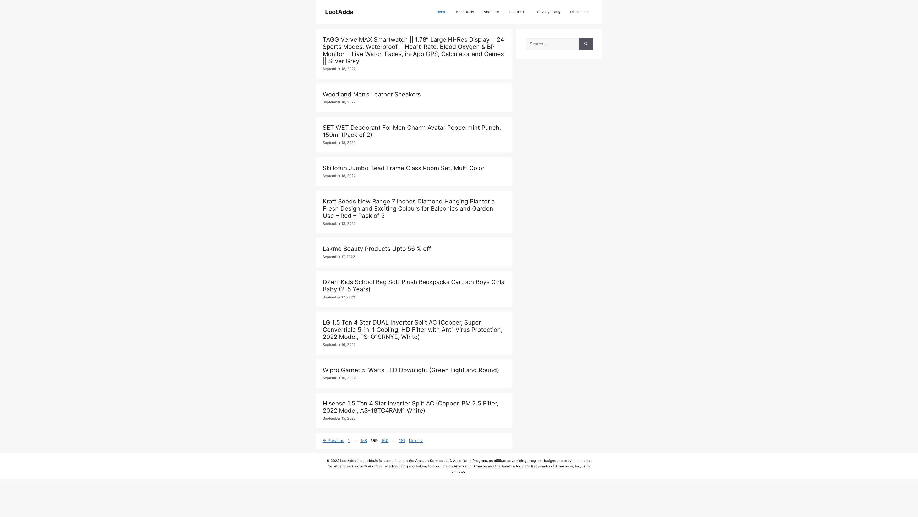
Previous (333, 440)
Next (416, 440)
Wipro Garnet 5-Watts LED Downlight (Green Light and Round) (411, 370)
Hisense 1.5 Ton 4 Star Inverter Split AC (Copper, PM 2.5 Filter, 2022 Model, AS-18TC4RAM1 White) (410, 407)
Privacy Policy (549, 12)
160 (385, 440)
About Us (491, 12)
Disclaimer (579, 12)
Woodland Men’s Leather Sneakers (372, 94)
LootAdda (339, 12)
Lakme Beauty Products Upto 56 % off (377, 248)
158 (364, 440)
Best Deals (465, 12)
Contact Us (518, 12)
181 (402, 440)
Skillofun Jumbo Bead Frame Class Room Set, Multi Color (403, 168)
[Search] (586, 44)
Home (441, 12)
